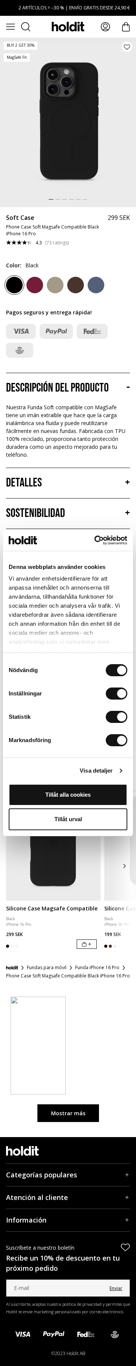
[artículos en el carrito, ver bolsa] (126, 27)
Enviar (116, 1288)
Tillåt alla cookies (68, 794)
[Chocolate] (75, 285)
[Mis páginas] (105, 26)
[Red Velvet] (34, 285)
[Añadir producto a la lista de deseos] (127, 46)
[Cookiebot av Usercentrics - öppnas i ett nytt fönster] (96, 540)
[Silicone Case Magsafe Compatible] (53, 842)
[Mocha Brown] (55, 285)
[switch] (116, 694)
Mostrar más (68, 1113)
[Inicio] (12, 968)
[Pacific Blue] (96, 285)
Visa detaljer (96, 770)
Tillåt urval (68, 819)
